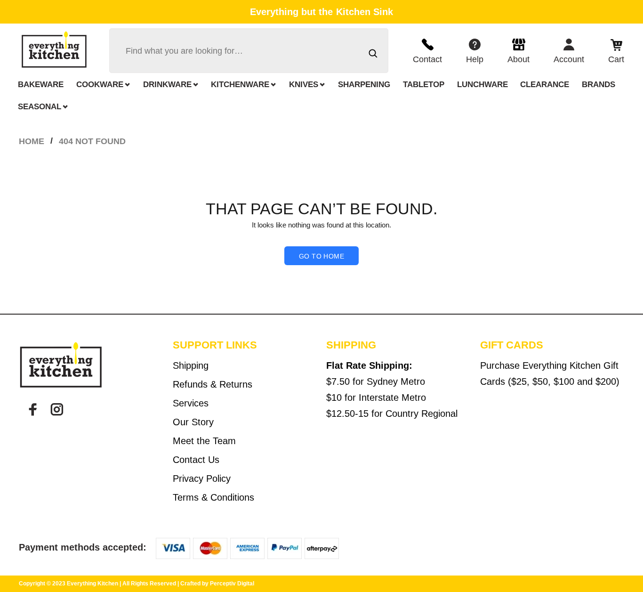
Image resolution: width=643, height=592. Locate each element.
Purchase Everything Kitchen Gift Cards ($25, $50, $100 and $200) (549, 373)
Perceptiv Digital (232, 583)
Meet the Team (204, 441)
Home (31, 141)
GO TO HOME (321, 256)
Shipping (191, 365)
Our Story (193, 422)
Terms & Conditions (213, 497)
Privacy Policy (202, 478)
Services (191, 403)
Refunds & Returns (212, 384)
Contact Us (196, 459)
